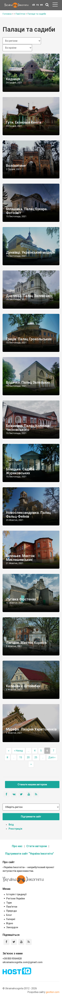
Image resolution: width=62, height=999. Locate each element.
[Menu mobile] (55, 5)
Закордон (12, 927)
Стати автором (36, 846)
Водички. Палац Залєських (28, 382)
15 (20, 757)
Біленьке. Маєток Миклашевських (20, 558)
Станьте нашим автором (32, 784)
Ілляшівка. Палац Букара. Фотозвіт (27, 211)
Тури (9, 902)
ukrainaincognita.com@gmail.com (23, 962)
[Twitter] (14, 942)
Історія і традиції (16, 894)
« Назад (18, 750)
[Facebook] (6, 942)
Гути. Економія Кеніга (23, 122)
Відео (9, 923)
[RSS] (29, 942)
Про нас (17, 846)
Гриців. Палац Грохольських (29, 339)
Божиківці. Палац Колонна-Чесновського (28, 428)
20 (28, 757)
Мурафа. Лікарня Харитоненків (31, 729)
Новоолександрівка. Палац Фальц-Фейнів (28, 515)
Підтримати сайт (31, 816)
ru (37, 4)
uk (33, 4)
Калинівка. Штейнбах (23, 686)
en (41, 4)
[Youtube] (21, 942)
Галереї (10, 919)
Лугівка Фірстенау (21, 599)
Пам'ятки (11, 906)
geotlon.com (52, 992)
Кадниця (13, 79)
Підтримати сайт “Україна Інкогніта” (29, 853)
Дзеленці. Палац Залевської (29, 296)
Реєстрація (15, 828)
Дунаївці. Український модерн (30, 252)
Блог (9, 915)
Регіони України (15, 898)
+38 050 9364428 (12, 958)
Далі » (51, 757)
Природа (11, 910)
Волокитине (16, 166)
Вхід (11, 824)
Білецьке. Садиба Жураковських (20, 471)
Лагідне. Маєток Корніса (26, 643)
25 (35, 757)
